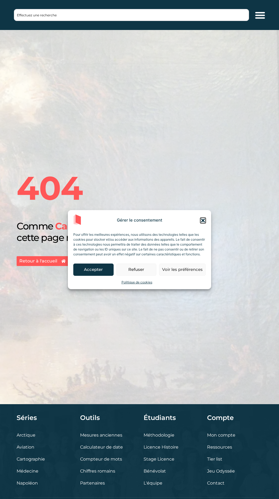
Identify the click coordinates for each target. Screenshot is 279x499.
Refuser (136, 269)
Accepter (93, 269)
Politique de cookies (137, 282)
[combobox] (131, 15)
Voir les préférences (182, 269)
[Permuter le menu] (260, 15)
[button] (203, 220)
